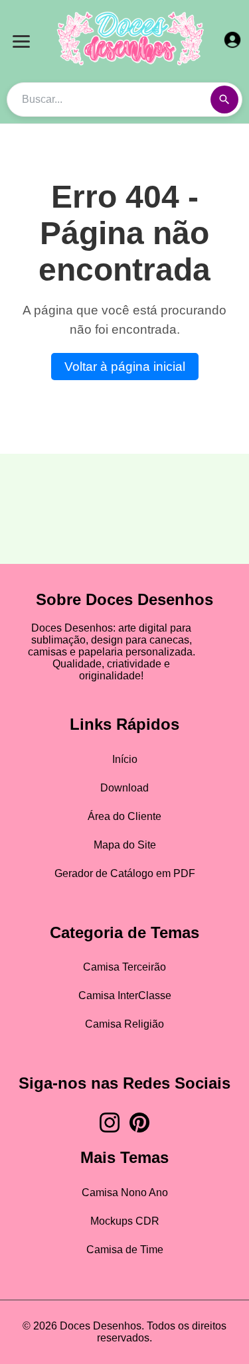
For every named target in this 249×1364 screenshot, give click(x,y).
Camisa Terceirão (124, 967)
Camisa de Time (124, 1249)
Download (124, 787)
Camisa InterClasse (124, 995)
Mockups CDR (124, 1221)
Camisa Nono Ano (125, 1192)
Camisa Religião (124, 1024)
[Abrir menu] (21, 41)
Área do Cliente (124, 816)
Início (124, 759)
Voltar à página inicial (124, 367)
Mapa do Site (125, 845)
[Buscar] (224, 99)
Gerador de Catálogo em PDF (124, 873)
